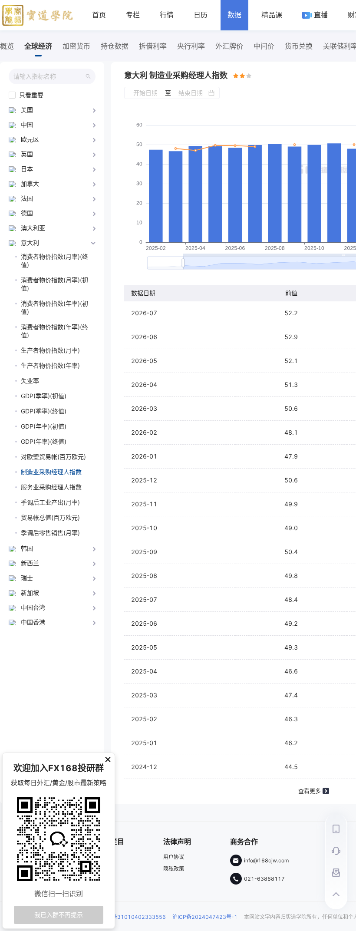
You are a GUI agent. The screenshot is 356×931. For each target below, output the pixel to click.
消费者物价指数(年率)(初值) (54, 307)
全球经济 (38, 46)
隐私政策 (173, 869)
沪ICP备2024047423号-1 (204, 917)
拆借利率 (153, 46)
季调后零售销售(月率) (50, 532)
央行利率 (191, 46)
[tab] (52, 110)
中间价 (264, 46)
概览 (7, 46)
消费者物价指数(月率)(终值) (54, 260)
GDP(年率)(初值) (43, 426)
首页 (99, 14)
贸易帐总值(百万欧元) (50, 517)
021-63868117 (264, 878)
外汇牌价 (229, 46)
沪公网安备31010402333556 (128, 917)
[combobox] (49, 76)
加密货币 (76, 46)
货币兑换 (299, 46)
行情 (167, 14)
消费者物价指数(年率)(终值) (54, 331)
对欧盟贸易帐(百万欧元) (53, 456)
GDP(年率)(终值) (43, 441)
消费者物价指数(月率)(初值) (54, 284)
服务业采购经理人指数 (51, 487)
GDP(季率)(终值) (43, 411)
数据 (234, 14)
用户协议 (173, 857)
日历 (201, 14)
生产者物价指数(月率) (50, 350)
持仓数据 (115, 46)
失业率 (30, 380)
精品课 (271, 14)
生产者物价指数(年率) (50, 365)
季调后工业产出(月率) (50, 502)
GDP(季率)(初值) (43, 395)
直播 (321, 14)
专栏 (133, 14)
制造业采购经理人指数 (51, 471)
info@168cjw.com (266, 860)
